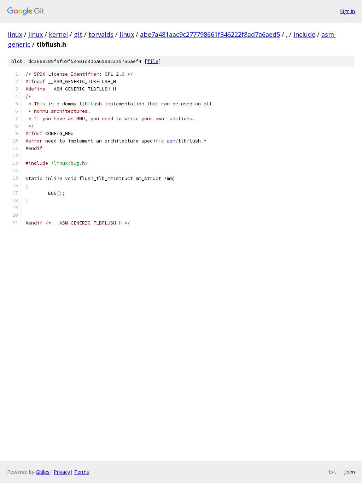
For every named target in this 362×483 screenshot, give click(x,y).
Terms (81, 472)
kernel (58, 34)
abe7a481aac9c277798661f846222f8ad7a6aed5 (210, 34)
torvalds (100, 34)
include (304, 34)
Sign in (347, 11)
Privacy (62, 472)
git (78, 34)
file (152, 61)
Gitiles (42, 472)
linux (15, 34)
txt (332, 472)
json (349, 472)
